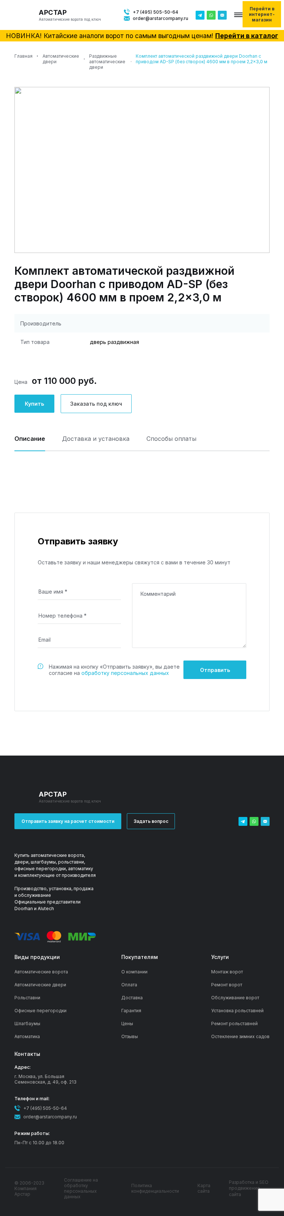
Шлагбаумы (27, 1023)
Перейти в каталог (246, 36)
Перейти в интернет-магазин (262, 14)
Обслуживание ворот (235, 997)
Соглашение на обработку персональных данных (81, 1188)
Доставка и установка (95, 438)
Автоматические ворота (41, 972)
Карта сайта (203, 1188)
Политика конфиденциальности (155, 1188)
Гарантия (131, 1010)
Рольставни (27, 997)
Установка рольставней (237, 1010)
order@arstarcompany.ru (160, 18)
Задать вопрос (150, 821)
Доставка (132, 997)
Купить (34, 404)
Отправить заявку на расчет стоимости (67, 821)
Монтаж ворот (227, 972)
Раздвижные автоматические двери (107, 61)
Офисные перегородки (40, 1010)
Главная (23, 56)
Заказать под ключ (96, 404)
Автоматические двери (61, 58)
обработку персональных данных (125, 673)
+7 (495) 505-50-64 (155, 12)
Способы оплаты (171, 438)
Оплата (129, 984)
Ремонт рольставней (234, 1023)
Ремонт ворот (226, 984)
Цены (127, 1023)
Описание (29, 438)
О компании (134, 972)
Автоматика (27, 1036)
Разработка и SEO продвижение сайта (248, 1188)
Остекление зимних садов (240, 1036)
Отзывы (129, 1036)
